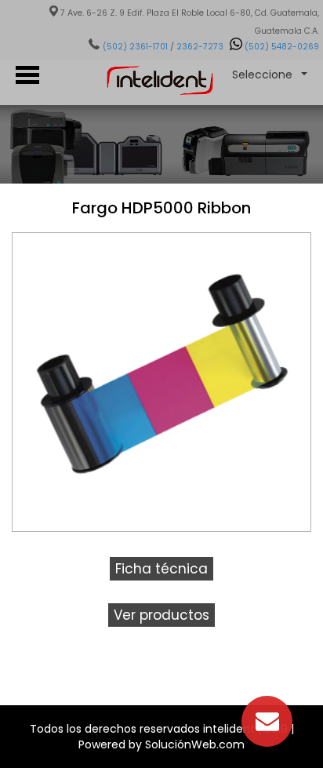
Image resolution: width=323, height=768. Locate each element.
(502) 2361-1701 (135, 47)
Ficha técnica (161, 568)
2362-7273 (199, 47)
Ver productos (161, 615)
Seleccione (262, 74)
